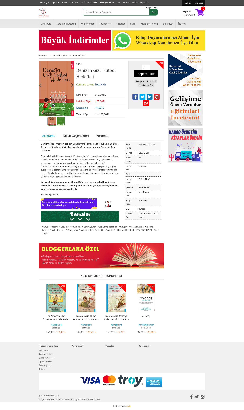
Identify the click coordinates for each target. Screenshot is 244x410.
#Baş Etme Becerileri (107, 226)
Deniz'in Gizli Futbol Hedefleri (120, 230)
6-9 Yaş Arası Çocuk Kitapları (79, 230)
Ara (153, 12)
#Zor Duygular (89, 226)
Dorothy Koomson (146, 324)
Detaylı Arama (151, 7)
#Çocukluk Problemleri (69, 226)
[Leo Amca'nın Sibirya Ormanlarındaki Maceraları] (86, 284)
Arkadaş (146, 316)
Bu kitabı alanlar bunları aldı (101, 275)
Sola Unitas (146, 327)
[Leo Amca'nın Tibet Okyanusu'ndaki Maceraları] (56, 284)
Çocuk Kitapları (57, 230)
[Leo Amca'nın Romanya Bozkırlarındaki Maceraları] (116, 284)
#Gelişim (123, 226)
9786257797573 (143, 230)
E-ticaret (117, 406)
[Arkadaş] (146, 284)
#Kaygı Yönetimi (50, 226)
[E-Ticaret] (126, 406)
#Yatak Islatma (136, 226)
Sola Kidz (99, 230)
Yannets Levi (56, 324)
